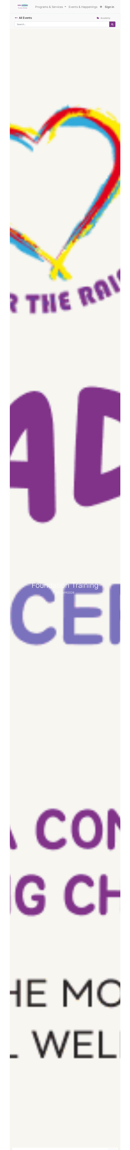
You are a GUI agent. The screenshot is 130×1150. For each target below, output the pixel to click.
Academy (105, 18)
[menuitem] (83, 6)
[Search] (112, 24)
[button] (101, 6)
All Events (25, 17)
